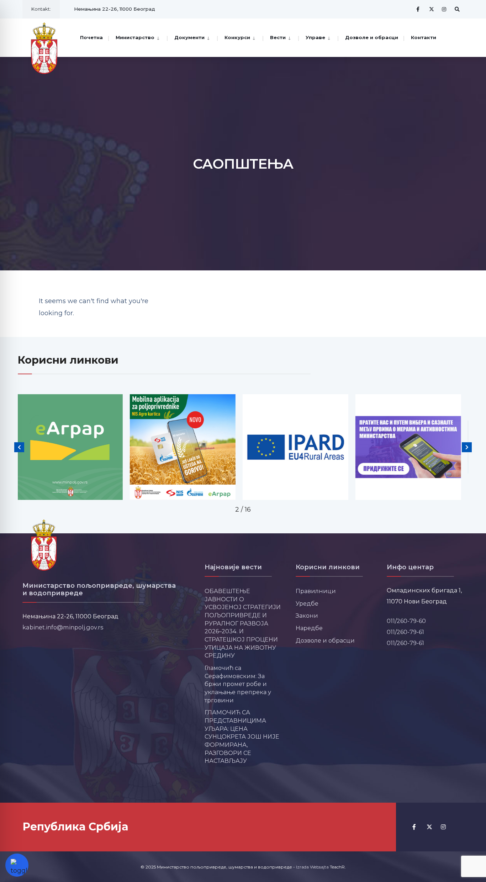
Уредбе (307, 603)
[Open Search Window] (457, 9)
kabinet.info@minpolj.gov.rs (63, 627)
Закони (307, 615)
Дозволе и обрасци (371, 37)
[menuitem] (137, 37)
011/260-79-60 (406, 620)
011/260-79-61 (405, 631)
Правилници (316, 591)
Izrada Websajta (312, 867)
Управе (315, 37)
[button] (19, 447)
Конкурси (237, 37)
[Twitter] (431, 9)
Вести (278, 37)
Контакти (423, 37)
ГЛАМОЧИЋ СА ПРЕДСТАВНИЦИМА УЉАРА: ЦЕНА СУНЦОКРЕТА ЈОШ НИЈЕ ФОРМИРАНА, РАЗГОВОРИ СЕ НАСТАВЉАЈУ (242, 736)
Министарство (135, 37)
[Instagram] (444, 9)
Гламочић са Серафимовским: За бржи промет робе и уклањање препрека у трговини (238, 684)
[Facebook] (418, 9)
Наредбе (309, 628)
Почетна (91, 37)
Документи (189, 37)
